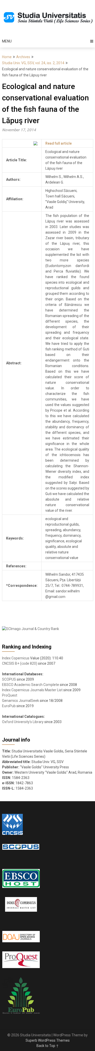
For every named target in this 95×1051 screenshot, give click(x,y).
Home (7, 57)
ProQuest (9, 695)
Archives (23, 57)
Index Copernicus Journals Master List (32, 690)
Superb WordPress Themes (48, 1040)
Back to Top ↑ (47, 1046)
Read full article (58, 143)
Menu (7, 41)
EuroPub (9, 706)
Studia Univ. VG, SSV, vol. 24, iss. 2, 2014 (33, 63)
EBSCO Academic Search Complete (30, 685)
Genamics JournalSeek (20, 701)
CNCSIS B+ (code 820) (19, 663)
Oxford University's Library (23, 722)
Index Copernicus (15, 658)
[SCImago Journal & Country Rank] (30, 629)
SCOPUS (9, 679)
